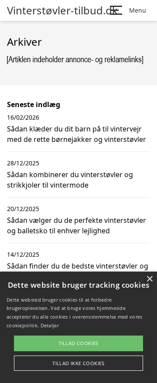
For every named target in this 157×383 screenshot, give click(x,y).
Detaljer (50, 325)
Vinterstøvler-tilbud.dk (62, 10)
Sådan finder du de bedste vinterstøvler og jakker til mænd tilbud (77, 271)
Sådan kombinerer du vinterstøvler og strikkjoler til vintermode (70, 180)
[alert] (78, 327)
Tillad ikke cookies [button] (78, 363)
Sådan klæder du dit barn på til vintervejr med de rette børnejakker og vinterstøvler (76, 134)
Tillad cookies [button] (78, 343)
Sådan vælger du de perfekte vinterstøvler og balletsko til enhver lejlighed (76, 225)
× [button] (149, 279)
